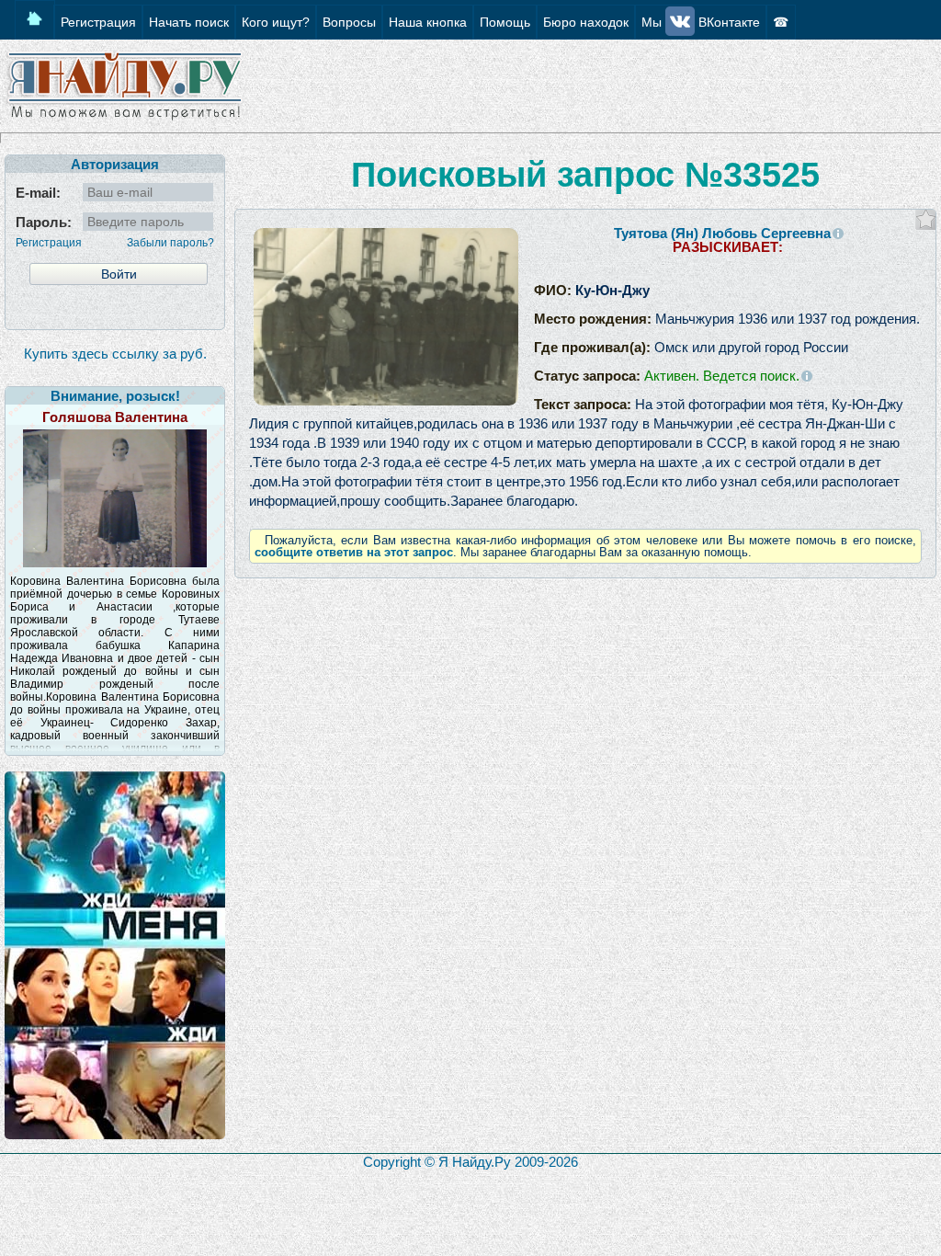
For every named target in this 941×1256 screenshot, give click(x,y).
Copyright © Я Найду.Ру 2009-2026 (470, 1162)
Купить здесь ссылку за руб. (115, 353)
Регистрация (49, 242)
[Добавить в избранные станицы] (925, 219)
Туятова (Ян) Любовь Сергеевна (722, 233)
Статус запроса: (666, 375)
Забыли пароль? (170, 242)
